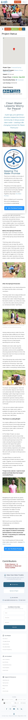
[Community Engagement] (8, 91)
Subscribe (14, 627)
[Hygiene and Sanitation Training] (15, 91)
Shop (4, 688)
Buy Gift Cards (5, 662)
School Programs (6, 667)
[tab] (2, 29)
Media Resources (6, 680)
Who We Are (5, 638)
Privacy (19, 715)
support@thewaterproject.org (10, 600)
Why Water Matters (6, 646)
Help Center (22, 600)
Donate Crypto (5, 670)
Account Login (5, 691)
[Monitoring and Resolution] (18, 91)
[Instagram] (10, 709)
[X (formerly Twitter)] (17, 709)
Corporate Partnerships (7, 664)
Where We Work (6, 644)
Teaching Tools (5, 682)
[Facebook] (6, 709)
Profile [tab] (8, 29)
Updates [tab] (15, 29)
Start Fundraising (6, 659)
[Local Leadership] (4, 91)
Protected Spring (16, 67)
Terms (22, 715)
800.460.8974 (15, 597)
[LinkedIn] (21, 709)
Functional (21, 80)
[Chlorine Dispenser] (11, 91)
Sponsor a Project (14, 591)
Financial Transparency (7, 649)
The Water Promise (6, 641)
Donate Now (15, 584)
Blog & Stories (5, 685)
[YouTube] (14, 709)
